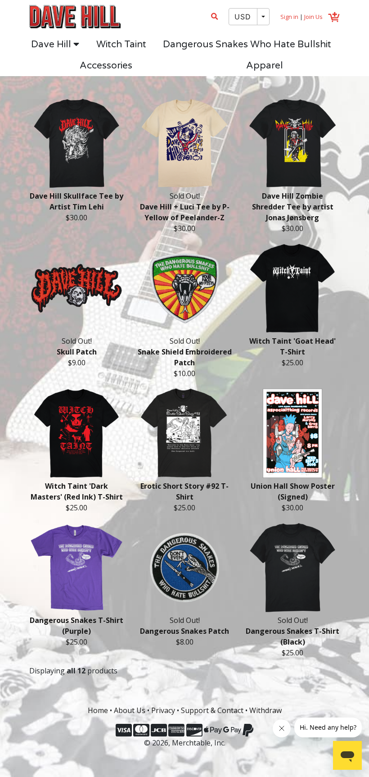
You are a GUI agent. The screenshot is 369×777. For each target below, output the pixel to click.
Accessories (106, 65)
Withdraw (265, 710)
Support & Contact (212, 710)
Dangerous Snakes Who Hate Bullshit (247, 44)
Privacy (163, 710)
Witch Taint (121, 44)
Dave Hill (52, 44)
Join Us (313, 17)
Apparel (264, 65)
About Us (129, 710)
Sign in (289, 17)
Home (98, 710)
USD (243, 16)
